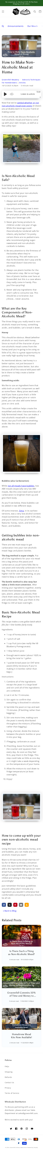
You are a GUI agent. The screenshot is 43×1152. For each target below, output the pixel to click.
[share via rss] (27, 904)
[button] (3, 11)
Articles (22, 83)
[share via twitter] (10, 904)
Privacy (8, 1088)
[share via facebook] (4, 904)
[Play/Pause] (5, 94)
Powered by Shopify (32, 1147)
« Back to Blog (9, 911)
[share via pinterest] (15, 904)
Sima (21, 510)
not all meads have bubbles (21, 486)
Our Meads (32, 26)
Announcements (16, 26)
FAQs (7, 1066)
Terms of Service (12, 1093)
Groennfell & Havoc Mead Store (18, 1147)
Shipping (9, 1072)
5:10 (38, 92)
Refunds (8, 1077)
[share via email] (21, 904)
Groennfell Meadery (11, 80)
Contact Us (9, 1082)
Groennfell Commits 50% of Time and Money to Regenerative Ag (21, 995)
